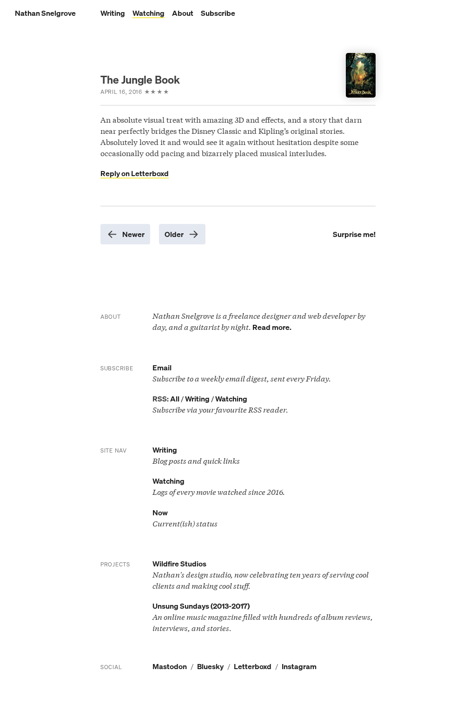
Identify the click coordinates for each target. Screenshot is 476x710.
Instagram (299, 666)
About (182, 13)
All (174, 399)
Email (162, 367)
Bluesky (210, 666)
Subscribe (218, 13)
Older (174, 234)
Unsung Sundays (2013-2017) (201, 606)
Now (160, 512)
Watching (148, 13)
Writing (112, 13)
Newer (133, 234)
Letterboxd (252, 666)
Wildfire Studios (179, 564)
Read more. (271, 327)
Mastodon (169, 666)
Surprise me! (354, 234)
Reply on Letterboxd (134, 173)
